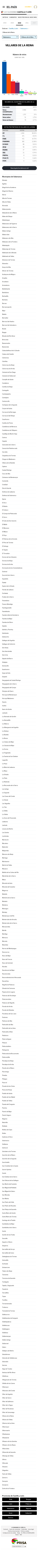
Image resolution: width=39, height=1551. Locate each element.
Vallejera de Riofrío (8, 1351)
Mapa (18, 1533)
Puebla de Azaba (7, 1093)
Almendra (5, 263)
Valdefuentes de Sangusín (10, 1318)
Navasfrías (5, 981)
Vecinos (4, 1365)
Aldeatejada (5, 245)
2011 (26, 23)
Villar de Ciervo (6, 1398)
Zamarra (4, 1477)
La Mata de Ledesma (8, 767)
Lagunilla (5, 760)
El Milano (5, 532)
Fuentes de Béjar (7, 619)
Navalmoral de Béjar (8, 970)
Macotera (5, 843)
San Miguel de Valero (8, 1191)
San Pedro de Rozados (9, 1206)
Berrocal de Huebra (8, 321)
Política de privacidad (14, 1531)
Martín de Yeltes (7, 865)
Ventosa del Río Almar (8, 1372)
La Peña (4, 778)
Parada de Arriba (7, 1006)
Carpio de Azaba (7, 408)
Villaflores (5, 1376)
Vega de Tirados (7, 1369)
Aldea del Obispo (7, 216)
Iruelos (4, 705)
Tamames (5, 1274)
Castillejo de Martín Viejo (9, 434)
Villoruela (5, 1463)
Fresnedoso (5, 600)
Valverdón (5, 1361)
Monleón (4, 901)
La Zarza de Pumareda (9, 818)
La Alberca (5, 724)
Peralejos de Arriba (8, 1064)
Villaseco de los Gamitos (9, 1441)
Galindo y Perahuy (7, 629)
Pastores (5, 1017)
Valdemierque (6, 1336)
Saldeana (5, 1144)
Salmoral (5, 1148)
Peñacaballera (6, 1046)
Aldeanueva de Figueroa (9, 223)
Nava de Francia (7, 959)
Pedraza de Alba (7, 1021)
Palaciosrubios (6, 999)
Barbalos (5, 300)
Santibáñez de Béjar (8, 1224)
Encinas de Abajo (7, 561)
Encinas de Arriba (7, 564)
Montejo (4, 912)
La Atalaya (5, 731)
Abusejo (4, 180)
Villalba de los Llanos (8, 1383)
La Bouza (5, 738)
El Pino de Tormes (7, 542)
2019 (12, 23)
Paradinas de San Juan (9, 1014)
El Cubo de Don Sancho (9, 521)
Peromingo (5, 1072)
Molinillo (4, 894)
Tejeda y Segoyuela (8, 1285)
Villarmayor (5, 1427)
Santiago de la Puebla (8, 1220)
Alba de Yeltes (6, 202)
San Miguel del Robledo (9, 1187)
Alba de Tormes (7, 198)
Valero (4, 1347)
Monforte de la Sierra (8, 898)
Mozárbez (5, 945)
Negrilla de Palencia (8, 985)
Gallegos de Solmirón (8, 644)
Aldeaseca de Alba (7, 238)
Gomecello (5, 666)
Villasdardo (5, 1438)
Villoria (4, 1459)
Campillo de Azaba (7, 379)
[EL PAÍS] (11, 6)
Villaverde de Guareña (9, 1452)
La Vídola (5, 814)
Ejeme (4, 499)
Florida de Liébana (7, 590)
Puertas (4, 1108)
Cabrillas (4, 361)
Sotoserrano (6, 1267)
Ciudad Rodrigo (6, 470)
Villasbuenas (6, 1434)
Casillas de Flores (7, 423)
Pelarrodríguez (6, 1039)
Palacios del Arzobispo (9, 995)
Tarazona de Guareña (8, 1278)
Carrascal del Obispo (8, 416)
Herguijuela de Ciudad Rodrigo (11, 680)
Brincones (5, 339)
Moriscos (5, 937)
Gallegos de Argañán (8, 640)
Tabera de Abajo (7, 1271)
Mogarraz (5, 890)
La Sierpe (5, 800)
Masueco (5, 869)
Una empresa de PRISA (19, 1541)
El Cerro (4, 517)
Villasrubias (5, 1448)
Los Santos (5, 832)
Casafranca (5, 419)
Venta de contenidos (14, 1529)
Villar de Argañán (7, 1394)
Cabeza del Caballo (8, 354)
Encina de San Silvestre (9, 557)
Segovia (28, 1508)
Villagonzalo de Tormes (9, 1380)
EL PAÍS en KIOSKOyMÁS (27, 1533)
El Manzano (5, 528)
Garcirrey (5, 655)
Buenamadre (6, 343)
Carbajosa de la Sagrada (9, 405)
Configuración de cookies (9, 1533)
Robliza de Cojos (7, 1130)
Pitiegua (4, 1079)
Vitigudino (5, 1470)
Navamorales (6, 974)
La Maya (4, 771)
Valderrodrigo (6, 1340)
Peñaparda (5, 1050)
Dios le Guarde (6, 488)
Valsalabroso (6, 1354)
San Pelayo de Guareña (9, 1209)
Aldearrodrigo (6, 231)
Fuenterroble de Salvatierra (10, 615)
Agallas (4, 184)
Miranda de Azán (7, 883)
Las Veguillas (6, 803)
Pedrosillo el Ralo (7, 1032)
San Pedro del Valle (8, 1202)
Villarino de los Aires (8, 1423)
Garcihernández (7, 651)
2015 (19, 23)
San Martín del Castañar (9, 1184)
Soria (10, 1513)
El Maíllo (4, 524)
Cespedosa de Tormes (9, 455)
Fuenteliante (6, 611)
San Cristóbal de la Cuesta (10, 1166)
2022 (4, 23)
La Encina (5, 749)
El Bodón (4, 506)
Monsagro (5, 908)
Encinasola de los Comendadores (12, 568)
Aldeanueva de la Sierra (9, 227)
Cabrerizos (5, 358)
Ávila (10, 1499)
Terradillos (5, 1293)
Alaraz (4, 194)
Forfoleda (5, 593)
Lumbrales (5, 836)
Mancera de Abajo (7, 854)
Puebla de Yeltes (7, 1101)
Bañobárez (5, 292)
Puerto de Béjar (7, 1111)
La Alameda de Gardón (9, 716)
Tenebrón (5, 1289)
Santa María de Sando (9, 1213)
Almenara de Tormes (8, 260)
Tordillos (4, 1300)
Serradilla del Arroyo (8, 1249)
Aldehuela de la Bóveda (9, 252)
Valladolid (28, 1513)
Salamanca (5, 1140)
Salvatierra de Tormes (9, 1151)
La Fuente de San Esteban (10, 756)
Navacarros (5, 952)
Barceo (4, 303)
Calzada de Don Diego (9, 372)
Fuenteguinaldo (6, 608)
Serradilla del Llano (8, 1253)
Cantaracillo (6, 401)
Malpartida (5, 850)
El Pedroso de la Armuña (9, 539)
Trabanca (5, 1307)
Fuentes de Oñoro (7, 622)
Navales (4, 966)
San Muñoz (5, 1198)
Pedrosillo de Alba (7, 1024)
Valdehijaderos (6, 1322)
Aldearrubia (5, 234)
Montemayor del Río (8, 916)
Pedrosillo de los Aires (9, 1028)
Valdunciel (5, 1343)
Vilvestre (4, 1467)
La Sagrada (5, 792)
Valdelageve (6, 1329)
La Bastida (5, 734)
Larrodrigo (5, 789)
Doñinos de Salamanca (9, 495)
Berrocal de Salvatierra (9, 325)
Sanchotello (5, 1162)
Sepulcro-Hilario (7, 1242)
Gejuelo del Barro (7, 658)
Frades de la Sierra (8, 597)
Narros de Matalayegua (9, 948)
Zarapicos (5, 1485)
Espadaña (5, 579)
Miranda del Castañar (8, 887)
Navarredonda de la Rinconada (11, 977)
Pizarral (4, 1082)
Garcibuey (5, 647)
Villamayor (5, 1387)
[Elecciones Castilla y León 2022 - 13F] (19, 11)
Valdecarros (6, 1314)
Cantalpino (5, 397)
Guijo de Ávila (6, 673)
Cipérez (4, 466)
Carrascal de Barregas (9, 412)
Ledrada (4, 825)
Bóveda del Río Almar (8, 336)
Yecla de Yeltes (6, 1474)
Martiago (5, 858)
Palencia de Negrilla (8, 1003)
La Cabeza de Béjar (8, 742)
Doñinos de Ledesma (8, 492)
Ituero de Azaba (7, 709)
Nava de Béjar (6, 956)
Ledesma (5, 821)
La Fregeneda (6, 753)
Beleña (4, 314)
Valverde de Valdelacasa (9, 1358)
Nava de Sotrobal (7, 963)
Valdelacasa (6, 1325)
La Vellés (5, 811)
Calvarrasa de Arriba (8, 368)
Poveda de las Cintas (8, 1086)
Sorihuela (5, 1264)
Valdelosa (5, 1332)
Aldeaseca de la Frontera (9, 242)
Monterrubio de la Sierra (9, 923)
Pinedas (4, 1075)
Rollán (4, 1133)
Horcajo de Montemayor (9, 695)
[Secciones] (3, 6)
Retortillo (5, 1122)
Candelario (5, 383)
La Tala (4, 807)
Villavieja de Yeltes (7, 1456)
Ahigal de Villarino (7, 191)
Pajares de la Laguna (8, 992)
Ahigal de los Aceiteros (9, 187)
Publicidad (24, 1529)
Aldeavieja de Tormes (8, 249)
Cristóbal (5, 484)
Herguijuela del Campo (9, 687)
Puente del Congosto (8, 1104)
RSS (21, 1534)
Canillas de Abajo (7, 387)
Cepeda (4, 441)
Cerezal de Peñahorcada (9, 448)
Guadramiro (5, 669)
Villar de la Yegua (7, 1405)
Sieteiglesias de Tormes (9, 1256)
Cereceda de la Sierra (8, 445)
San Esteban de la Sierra (9, 1177)
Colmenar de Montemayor (10, 477)
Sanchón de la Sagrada (9, 1158)
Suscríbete (28, 7)
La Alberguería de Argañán (10, 727)
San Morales (6, 1195)
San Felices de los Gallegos (10, 1180)
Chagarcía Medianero (8, 459)
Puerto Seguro (6, 1115)
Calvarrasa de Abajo (8, 365)
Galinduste (5, 633)
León (10, 1504)
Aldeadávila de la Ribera (9, 213)
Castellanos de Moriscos (9, 426)
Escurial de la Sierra (8, 575)
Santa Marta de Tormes (9, 1216)
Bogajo (4, 332)
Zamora (10, 1517)
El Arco (4, 503)
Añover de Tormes (7, 271)
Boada (4, 329)
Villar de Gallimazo (7, 1401)
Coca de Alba (6, 474)
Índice (17, 1534)
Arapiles (4, 278)
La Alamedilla (6, 720)
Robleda (4, 1126)
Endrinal (4, 571)
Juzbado (4, 713)
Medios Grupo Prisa (19, 1546)
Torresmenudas (7, 1303)
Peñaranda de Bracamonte (10, 1053)
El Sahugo (5, 546)
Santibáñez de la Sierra (9, 1227)
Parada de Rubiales (8, 1010)
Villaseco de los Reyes (9, 1445)
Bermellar (5, 318)
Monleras (5, 905)
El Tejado (5, 550)
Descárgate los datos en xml (20, 168)
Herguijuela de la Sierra (9, 684)
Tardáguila (5, 1282)
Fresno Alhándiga (7, 604)
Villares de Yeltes (7, 1419)
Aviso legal (31, 1529)
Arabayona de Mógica (8, 274)
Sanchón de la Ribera (8, 1155)
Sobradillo (5, 1260)
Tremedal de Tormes (8, 1311)
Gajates (4, 626)
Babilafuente (6, 289)
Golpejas (4, 662)
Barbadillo (5, 296)
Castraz (4, 437)
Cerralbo (4, 452)
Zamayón (5, 1481)
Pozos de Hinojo (7, 1090)
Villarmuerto (6, 1430)
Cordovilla (5, 481)
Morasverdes (6, 927)
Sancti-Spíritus (6, 1169)
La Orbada (5, 774)
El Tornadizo (6, 553)
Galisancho (5, 637)
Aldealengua (6, 220)
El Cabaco (5, 510)
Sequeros (5, 1245)
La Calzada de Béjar (8, 745)
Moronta (4, 941)
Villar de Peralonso (8, 1409)
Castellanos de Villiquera (9, 430)
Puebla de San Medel (8, 1097)
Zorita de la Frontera (8, 1488)
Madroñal (5, 847)
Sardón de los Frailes (8, 1235)
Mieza (4, 879)
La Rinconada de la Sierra (10, 785)
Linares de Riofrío (7, 829)
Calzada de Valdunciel (8, 376)
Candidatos (13, 17)
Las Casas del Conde (8, 796)
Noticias (5, 17)
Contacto (5, 1529)
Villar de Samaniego (8, 1412)
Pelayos (4, 1043)
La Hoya (4, 763)
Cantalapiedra (6, 394)
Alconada (5, 205)
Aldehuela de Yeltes (8, 256)
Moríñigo (4, 934)
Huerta (4, 702)
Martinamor (5, 861)
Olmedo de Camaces (8, 988)
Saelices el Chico (7, 1137)
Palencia (28, 1504)
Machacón (5, 840)
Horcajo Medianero (8, 698)
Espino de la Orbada (8, 586)
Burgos (28, 1499)
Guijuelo (4, 676)
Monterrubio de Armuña (9, 919)
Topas (4, 1296)
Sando (4, 1173)
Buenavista (5, 347)
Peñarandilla (6, 1057)
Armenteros (5, 285)
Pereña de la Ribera (8, 1068)
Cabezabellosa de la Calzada (11, 350)
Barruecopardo (6, 307)
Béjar (3, 310)
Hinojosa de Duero (7, 691)
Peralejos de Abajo (8, 1061)
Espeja (4, 582)
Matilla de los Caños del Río (10, 872)
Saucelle (4, 1238)
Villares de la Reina (8, 1416)
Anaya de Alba (6, 267)
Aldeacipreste (6, 209)
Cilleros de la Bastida (8, 463)
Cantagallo (5, 390)
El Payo (4, 535)
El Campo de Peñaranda (9, 513)
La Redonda (5, 782)
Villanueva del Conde (8, 1390)
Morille (4, 930)
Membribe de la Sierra (9, 876)
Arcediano (5, 281)
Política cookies (25, 1531)
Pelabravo (5, 1035)
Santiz (4, 1231)
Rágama (4, 1119)
